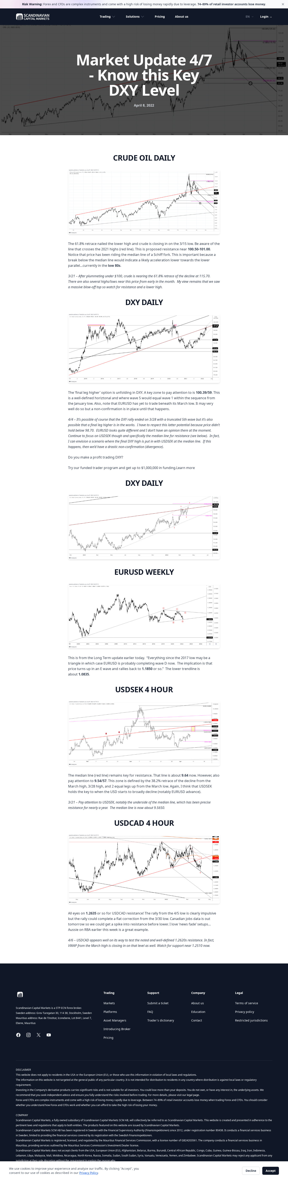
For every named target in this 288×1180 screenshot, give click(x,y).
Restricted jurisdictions (251, 1020)
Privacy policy (244, 1012)
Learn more (185, 467)
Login (266, 16)
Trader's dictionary (160, 1020)
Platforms (110, 1012)
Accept (271, 1171)
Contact (196, 1020)
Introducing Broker (117, 1029)
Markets (109, 1003)
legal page (192, 1095)
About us (181, 16)
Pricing (160, 16)
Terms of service (246, 1003)
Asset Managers (115, 1020)
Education (198, 1012)
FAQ (150, 1012)
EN (248, 16)
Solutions (133, 16)
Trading (105, 16)
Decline (251, 1171)
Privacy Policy (88, 1173)
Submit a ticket (157, 1003)
